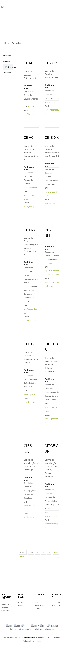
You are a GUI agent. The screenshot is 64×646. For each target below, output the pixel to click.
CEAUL (29, 63)
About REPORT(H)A (15, 18)
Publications (51, 18)
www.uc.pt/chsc (30, 395)
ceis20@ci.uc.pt (51, 203)
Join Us (38, 602)
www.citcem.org (51, 516)
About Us (7, 56)
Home (6, 43)
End (22, 557)
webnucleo (37, 641)
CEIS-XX (52, 138)
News (38, 26)
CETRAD (31, 230)
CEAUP (51, 63)
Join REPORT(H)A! (33, 35)
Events (28, 26)
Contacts (7, 73)
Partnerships (10, 67)
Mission (6, 61)
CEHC (29, 138)
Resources (50, 26)
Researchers (35, 18)
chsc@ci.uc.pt (29, 402)
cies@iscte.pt (29, 517)
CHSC (29, 344)
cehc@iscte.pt (29, 207)
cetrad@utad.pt (30, 321)
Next (56, 552)
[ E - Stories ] (14, 26)
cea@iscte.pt (29, 114)
